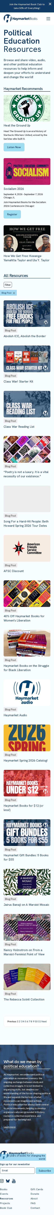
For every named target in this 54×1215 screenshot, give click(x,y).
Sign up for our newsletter (15, 1164)
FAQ (33, 1203)
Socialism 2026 (14, 189)
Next (44, 1021)
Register (12, 214)
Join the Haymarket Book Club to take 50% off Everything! (27, 6)
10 (36, 1021)
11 (39, 1021)
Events (4, 1193)
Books (4, 1189)
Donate (35, 1193)
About (34, 1198)
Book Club (6, 1208)
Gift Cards (37, 1189)
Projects (5, 1203)
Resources (6, 1198)
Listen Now (14, 147)
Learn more (9, 1126)
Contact (35, 1208)
